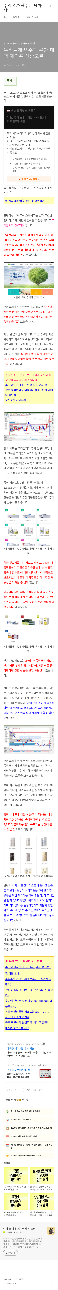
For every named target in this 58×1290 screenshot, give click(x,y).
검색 (45, 6)
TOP (52, 1280)
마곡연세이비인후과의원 (21, 1048)
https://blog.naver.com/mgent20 (24, 1044)
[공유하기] (15, 1090)
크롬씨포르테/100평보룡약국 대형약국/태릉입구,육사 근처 (19, 1069)
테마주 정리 (33, 17)
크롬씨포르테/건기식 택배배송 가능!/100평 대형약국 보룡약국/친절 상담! (20, 1075)
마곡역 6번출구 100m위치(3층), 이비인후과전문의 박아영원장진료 (29, 1054)
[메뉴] (52, 6)
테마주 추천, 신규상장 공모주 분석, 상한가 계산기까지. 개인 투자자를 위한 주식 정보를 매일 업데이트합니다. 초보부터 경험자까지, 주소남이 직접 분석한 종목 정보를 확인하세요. (23, 1242)
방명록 (16, 17)
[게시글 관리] (18, 1090)
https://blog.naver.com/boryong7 (24, 1065)
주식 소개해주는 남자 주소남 (27, 6)
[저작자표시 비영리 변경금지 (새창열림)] (39, 1090)
